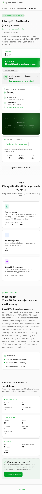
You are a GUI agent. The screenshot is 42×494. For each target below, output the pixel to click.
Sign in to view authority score (18, 144)
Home (5, 8)
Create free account (13, 474)
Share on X (21, 489)
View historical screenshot (22, 168)
